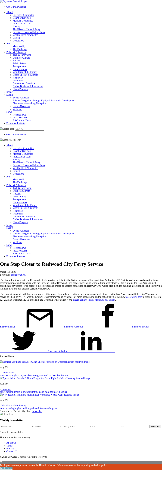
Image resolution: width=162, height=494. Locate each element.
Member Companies (23, 20)
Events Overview (21, 106)
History (16, 26)
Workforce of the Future (25, 72)
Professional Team (22, 23)
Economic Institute (15, 123)
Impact (9, 92)
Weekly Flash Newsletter (25, 35)
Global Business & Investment (28, 86)
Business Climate (21, 57)
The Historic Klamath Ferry (26, 29)
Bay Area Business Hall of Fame (29, 32)
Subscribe (37, 411)
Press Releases (20, 117)
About (9, 12)
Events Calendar (21, 97)
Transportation (20, 66)
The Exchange (20, 49)
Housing (17, 60)
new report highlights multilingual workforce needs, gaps (28, 408)
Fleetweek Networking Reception (29, 103)
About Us (11, 442)
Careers (16, 37)
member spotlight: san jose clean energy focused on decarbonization (34, 375)
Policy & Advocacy (16, 52)
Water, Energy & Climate (25, 74)
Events (9, 94)
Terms (9, 445)
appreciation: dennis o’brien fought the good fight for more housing (33, 391)
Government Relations (24, 83)
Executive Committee (23, 15)
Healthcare (18, 77)
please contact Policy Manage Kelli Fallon (94, 299)
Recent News (19, 114)
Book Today (6, 468)
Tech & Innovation (22, 54)
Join (8, 43)
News (9, 111)
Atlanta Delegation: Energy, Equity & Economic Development (44, 100)
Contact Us (18, 40)
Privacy (10, 448)
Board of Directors (22, 17)
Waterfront (18, 80)
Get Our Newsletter (16, 6)
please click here (133, 297)
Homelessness (20, 69)
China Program (20, 89)
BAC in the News (22, 120)
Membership (19, 46)
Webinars (17, 109)
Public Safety (19, 63)
